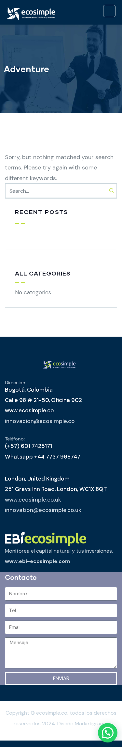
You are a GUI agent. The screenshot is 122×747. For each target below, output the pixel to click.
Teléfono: (15, 439)
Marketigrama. (91, 723)
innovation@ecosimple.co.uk (43, 510)
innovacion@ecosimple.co (40, 421)
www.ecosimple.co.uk (33, 499)
